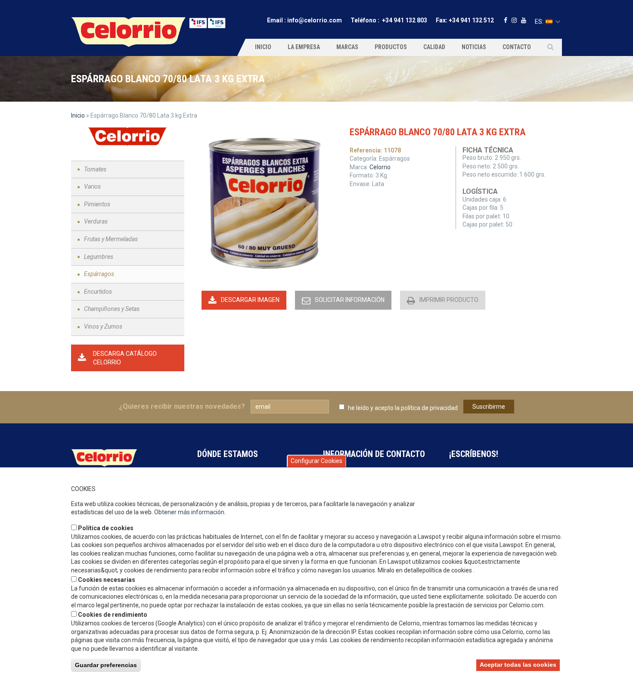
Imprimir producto (448, 299)
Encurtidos (98, 291)
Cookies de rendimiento (112, 614)
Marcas (347, 47)
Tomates (95, 169)
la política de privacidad (426, 407)
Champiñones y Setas (112, 308)
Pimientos (97, 204)
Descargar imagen (250, 299)
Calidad (434, 47)
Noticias (474, 47)
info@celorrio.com (314, 20)
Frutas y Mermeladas (111, 239)
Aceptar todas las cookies (518, 664)
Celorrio (380, 167)
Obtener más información (189, 512)
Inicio (263, 47)
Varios (92, 186)
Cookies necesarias (106, 579)
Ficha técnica (487, 150)
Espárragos (99, 273)
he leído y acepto (403, 407)
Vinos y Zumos (103, 326)
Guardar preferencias (106, 665)
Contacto (517, 47)
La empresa (304, 47)
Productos (391, 47)
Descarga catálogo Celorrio (125, 358)
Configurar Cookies (316, 460)
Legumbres (98, 256)
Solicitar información (350, 299)
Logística (480, 191)
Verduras (96, 221)
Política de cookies (105, 528)
